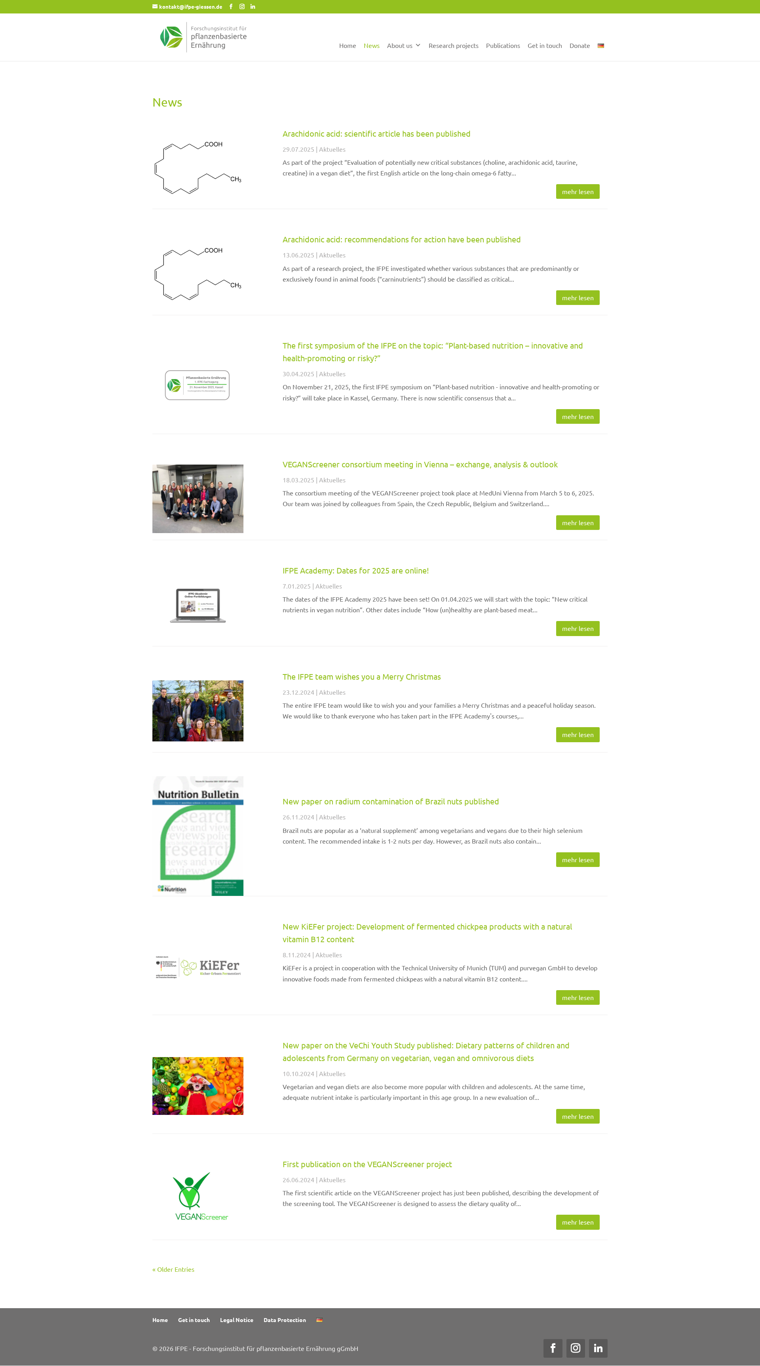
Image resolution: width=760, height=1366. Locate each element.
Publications (503, 45)
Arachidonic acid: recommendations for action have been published (402, 239)
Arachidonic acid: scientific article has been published (377, 133)
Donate (580, 45)
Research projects (454, 45)
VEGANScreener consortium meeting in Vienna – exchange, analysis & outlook (420, 464)
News (372, 45)
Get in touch (545, 45)
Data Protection (285, 1319)
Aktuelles (332, 149)
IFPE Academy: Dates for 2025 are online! (356, 570)
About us (399, 45)
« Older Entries (173, 1269)
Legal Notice (236, 1319)
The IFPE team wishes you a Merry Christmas (362, 676)
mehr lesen (578, 191)
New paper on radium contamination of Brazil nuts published (391, 801)
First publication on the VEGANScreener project (367, 1164)
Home (347, 45)
